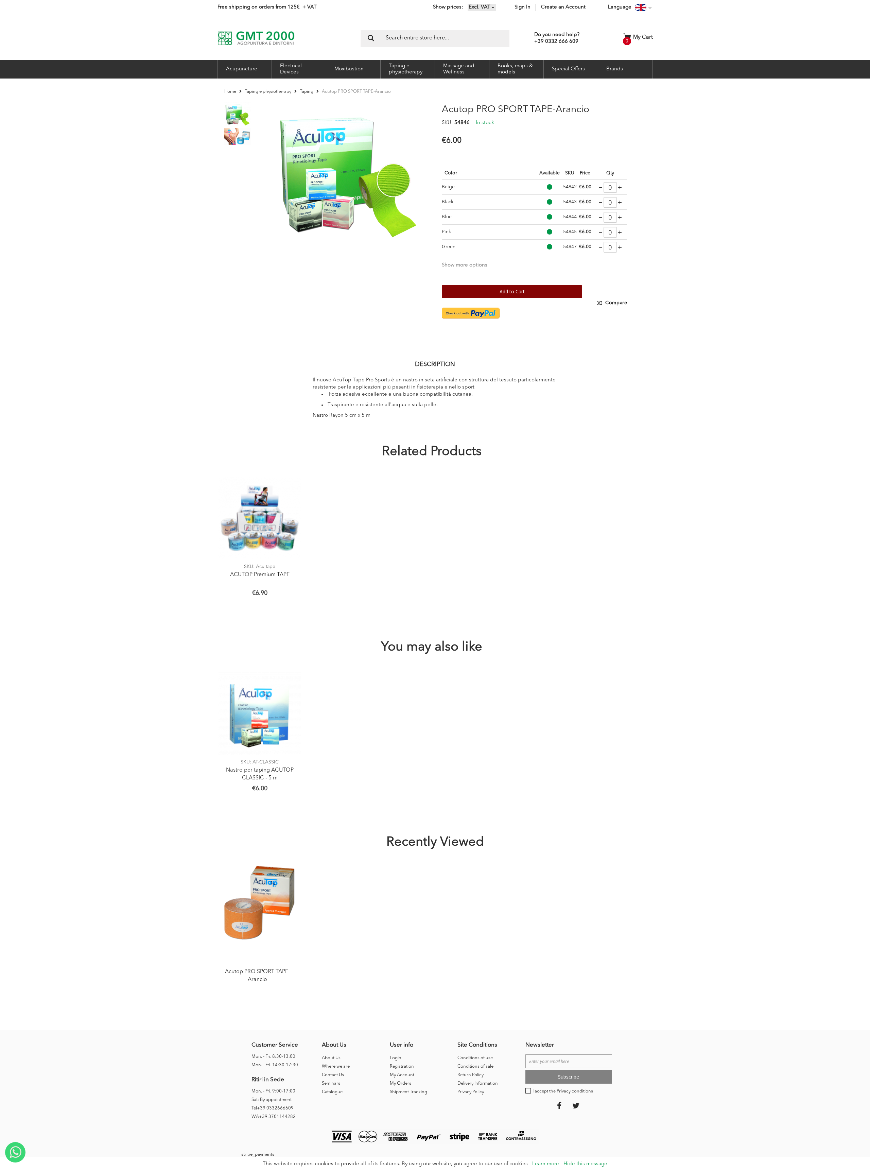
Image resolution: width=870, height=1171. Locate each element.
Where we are (336, 1066)
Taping (306, 91)
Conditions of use (475, 1058)
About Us (331, 1058)
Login (395, 1058)
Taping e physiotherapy (268, 91)
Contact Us (333, 1075)
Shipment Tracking (408, 1092)
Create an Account (563, 7)
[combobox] (435, 38)
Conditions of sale (475, 1066)
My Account (402, 1075)
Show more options (464, 265)
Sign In (522, 7)
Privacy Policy (470, 1092)
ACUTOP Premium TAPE (260, 575)
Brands (614, 69)
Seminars (331, 1083)
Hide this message (585, 1164)
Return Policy (470, 1075)
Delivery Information (477, 1083)
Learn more (545, 1164)
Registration (402, 1066)
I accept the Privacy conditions (563, 1091)
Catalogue (332, 1092)
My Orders (400, 1083)
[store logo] (256, 38)
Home (230, 91)
